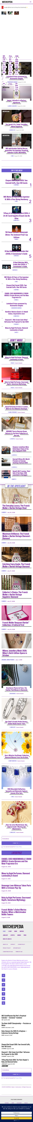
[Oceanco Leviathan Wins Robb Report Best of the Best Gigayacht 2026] (6, 450)
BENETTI (14, 479)
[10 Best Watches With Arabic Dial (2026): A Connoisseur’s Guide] (16, 247)
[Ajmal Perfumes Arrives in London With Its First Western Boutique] (16, 399)
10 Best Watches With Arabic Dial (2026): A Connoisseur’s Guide (20, 264)
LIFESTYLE (13, 438)
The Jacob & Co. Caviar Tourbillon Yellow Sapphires (16, 125)
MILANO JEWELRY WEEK (8, 659)
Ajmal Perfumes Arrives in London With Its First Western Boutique (16, 408)
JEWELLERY (16, 220)
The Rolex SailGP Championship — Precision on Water (16, 1024)
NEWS (16, 239)
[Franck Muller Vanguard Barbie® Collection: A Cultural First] (16, 612)
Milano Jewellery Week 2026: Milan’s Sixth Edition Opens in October (14, 653)
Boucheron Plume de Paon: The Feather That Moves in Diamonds (16, 689)
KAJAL (16, 332)
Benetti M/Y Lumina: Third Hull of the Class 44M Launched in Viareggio (21, 473)
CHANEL (16, 299)
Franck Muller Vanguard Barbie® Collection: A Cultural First (15, 623)
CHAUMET (16, 324)
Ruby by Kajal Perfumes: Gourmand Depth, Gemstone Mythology (16, 383)
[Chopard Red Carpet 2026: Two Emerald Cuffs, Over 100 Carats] (10, 13)
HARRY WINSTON (12, 761)
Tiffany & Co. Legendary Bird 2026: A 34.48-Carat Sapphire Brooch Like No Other (16, 215)
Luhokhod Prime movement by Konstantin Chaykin (16, 78)
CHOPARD (16, 185)
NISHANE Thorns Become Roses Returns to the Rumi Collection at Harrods (16, 433)
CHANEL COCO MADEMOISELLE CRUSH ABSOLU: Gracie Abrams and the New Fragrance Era (17, 73)
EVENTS (4, 512)
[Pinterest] (3, 980)
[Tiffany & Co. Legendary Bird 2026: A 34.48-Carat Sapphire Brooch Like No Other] (16, 209)
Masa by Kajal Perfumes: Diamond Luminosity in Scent (16, 329)
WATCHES (16, 255)
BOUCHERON (12, 693)
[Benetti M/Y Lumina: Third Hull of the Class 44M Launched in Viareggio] (6, 474)
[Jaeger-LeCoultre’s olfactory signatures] (16, 93)
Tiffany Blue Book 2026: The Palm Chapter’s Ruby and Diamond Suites (15, 1061)
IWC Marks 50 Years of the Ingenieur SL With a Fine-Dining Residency (4, 70)
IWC (12, 156)
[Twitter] (3, 989)
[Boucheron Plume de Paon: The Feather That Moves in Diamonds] (16, 676)
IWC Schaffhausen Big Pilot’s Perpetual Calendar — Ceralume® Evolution (14, 1017)
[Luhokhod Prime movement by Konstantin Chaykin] (16, 69)
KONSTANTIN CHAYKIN (12, 82)
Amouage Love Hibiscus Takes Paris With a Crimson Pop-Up (16, 886)
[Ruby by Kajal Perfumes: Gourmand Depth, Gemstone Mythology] (16, 374)
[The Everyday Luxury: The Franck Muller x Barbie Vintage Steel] (16, 496)
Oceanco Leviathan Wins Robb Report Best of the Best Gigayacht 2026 (21, 449)
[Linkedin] (3, 1003)
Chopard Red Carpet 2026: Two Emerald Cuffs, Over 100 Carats (10, 68)
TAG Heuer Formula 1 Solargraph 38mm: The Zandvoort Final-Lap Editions (16, 234)
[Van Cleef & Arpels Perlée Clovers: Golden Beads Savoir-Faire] (16, 710)
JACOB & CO (12, 130)
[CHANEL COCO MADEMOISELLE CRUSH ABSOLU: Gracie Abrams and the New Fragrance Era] (16, 13)
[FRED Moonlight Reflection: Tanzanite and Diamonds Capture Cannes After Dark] (16, 777)
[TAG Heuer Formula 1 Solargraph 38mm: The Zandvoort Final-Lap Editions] (16, 228)
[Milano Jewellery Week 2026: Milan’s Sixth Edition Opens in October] (16, 641)
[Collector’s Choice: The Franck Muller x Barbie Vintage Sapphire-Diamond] (16, 582)
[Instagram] (3, 975)
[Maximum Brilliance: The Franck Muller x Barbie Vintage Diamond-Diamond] (16, 524)
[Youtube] (3, 998)
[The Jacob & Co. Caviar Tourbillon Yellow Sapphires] (16, 117)
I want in (15, 843)
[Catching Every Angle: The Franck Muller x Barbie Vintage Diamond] (16, 554)
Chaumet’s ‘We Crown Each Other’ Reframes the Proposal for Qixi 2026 (16, 321)
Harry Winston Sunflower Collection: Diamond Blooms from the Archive (17, 756)
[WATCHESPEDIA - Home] (7, 1)
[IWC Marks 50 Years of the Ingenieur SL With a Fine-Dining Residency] (4, 13)
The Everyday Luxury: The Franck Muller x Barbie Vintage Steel (16, 506)
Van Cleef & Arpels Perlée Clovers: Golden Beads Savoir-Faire (16, 723)
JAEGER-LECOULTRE (12, 106)
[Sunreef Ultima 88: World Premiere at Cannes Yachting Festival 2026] (6, 462)
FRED (13, 796)
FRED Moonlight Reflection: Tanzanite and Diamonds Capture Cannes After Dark (16, 791)
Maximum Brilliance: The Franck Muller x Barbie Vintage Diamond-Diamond (16, 536)
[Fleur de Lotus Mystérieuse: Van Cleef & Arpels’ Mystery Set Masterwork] (16, 813)
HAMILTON (16, 316)
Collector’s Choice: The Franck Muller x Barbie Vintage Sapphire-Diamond (15, 594)
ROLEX (26, 1103)
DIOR (13, 1103)
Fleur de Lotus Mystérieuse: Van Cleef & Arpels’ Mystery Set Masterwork (16, 827)
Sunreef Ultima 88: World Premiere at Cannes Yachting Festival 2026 (21, 461)
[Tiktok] (3, 984)
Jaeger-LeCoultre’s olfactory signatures (16, 101)
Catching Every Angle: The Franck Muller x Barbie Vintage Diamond (16, 565)
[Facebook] (3, 994)
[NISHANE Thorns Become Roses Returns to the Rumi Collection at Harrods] (16, 424)
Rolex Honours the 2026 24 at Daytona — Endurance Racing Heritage (14, 1032)
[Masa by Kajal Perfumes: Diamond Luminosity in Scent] (16, 350)
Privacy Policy (18, 846)
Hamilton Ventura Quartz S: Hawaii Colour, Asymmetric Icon (16, 313)
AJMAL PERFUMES (12, 412)
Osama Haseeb (18, 363)
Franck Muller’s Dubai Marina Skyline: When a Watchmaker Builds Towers (14, 912)
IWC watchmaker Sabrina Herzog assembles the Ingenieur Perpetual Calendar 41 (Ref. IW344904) (16, 150)
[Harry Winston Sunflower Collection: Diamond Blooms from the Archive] (16, 743)
